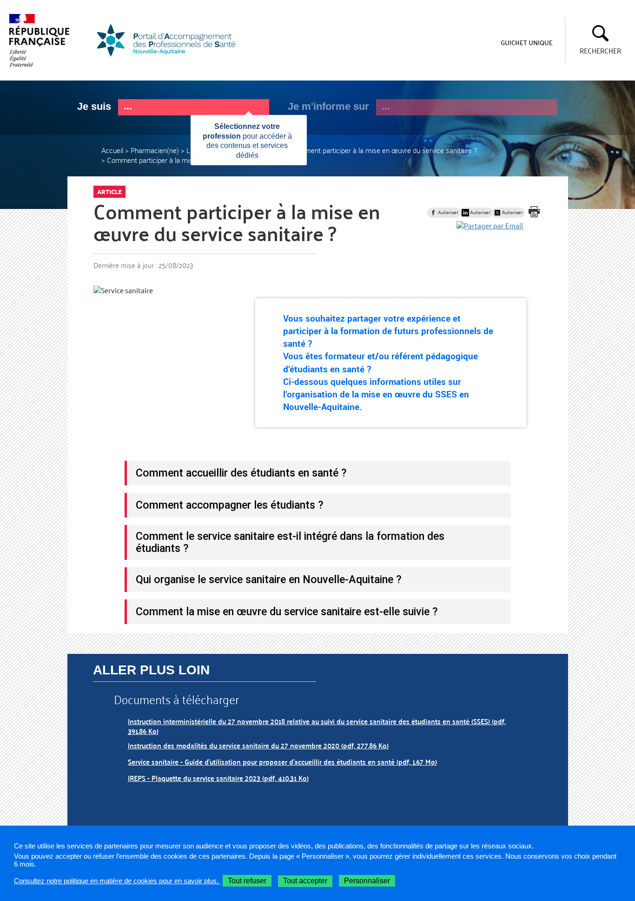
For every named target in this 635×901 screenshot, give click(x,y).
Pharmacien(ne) (155, 150)
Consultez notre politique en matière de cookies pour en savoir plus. (117, 881)
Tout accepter (305, 881)
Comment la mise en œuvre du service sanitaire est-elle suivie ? (287, 611)
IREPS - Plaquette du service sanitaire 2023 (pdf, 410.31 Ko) (218, 778)
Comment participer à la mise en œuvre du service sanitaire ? (384, 150)
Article (109, 191)
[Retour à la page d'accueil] (172, 40)
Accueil (112, 150)
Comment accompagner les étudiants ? (230, 504)
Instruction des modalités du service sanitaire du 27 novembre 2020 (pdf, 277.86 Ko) (258, 745)
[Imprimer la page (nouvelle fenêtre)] (534, 211)
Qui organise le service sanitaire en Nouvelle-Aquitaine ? (269, 579)
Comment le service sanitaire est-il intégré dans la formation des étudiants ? (290, 542)
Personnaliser (367, 881)
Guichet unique (527, 42)
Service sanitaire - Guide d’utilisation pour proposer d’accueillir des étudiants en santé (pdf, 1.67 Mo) (282, 761)
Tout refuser (247, 881)
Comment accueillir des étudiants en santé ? (241, 472)
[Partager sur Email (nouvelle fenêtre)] (489, 225)
